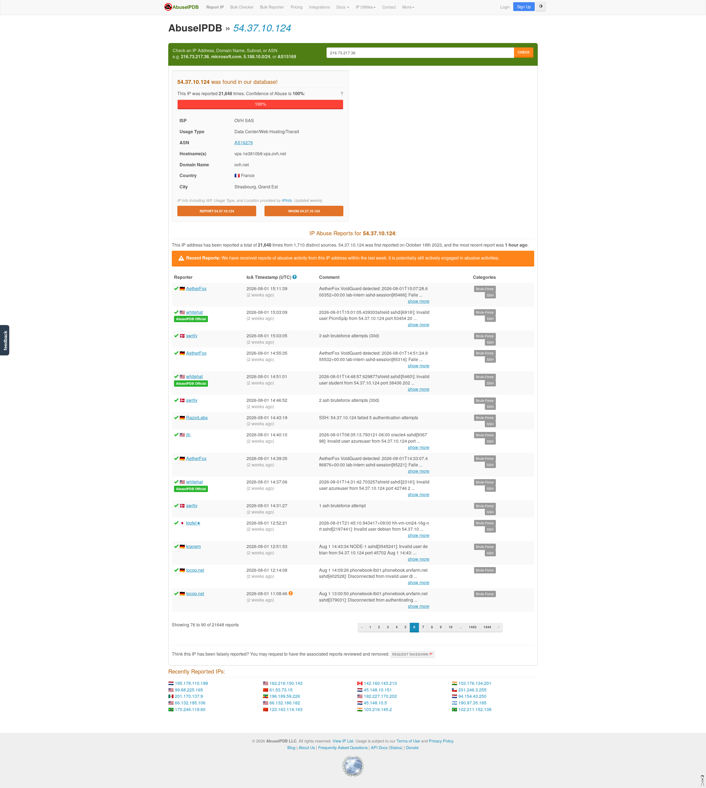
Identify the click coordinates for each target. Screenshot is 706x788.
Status (395, 747)
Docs (341, 7)
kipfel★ (193, 523)
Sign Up (524, 6)
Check (524, 52)
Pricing (297, 7)
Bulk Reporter (272, 7)
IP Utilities (364, 7)
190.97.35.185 (472, 702)
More (406, 7)
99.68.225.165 (189, 690)
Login (505, 7)
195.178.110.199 (191, 683)
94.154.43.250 (472, 696)
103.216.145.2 (378, 709)
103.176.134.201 (474, 683)
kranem (193, 546)
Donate (412, 747)
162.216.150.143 (286, 683)
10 (451, 626)
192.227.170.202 (380, 696)
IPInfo (287, 200)
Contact (389, 7)
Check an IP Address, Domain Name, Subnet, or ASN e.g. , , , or (234, 53)
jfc (188, 434)
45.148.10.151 (378, 690)
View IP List (343, 741)
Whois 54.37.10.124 (304, 211)
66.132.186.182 (284, 702)
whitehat (194, 312)
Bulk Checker (241, 7)
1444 (487, 626)
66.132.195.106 (190, 702)
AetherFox (196, 288)
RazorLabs (197, 417)
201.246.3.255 (472, 690)
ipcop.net (195, 570)
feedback (5, 341)
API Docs (379, 747)
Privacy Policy (441, 741)
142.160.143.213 (380, 683)
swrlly (191, 335)
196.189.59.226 (284, 696)
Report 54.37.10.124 (217, 211)
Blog (291, 747)
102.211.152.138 (474, 709)
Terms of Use (408, 741)
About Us (307, 747)
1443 (473, 626)
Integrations (319, 7)
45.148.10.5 (375, 702)
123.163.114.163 (286, 709)
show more (418, 301)
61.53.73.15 (281, 690)
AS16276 (243, 142)
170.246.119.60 (190, 709)
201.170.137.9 (189, 696)
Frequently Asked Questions (343, 747)
